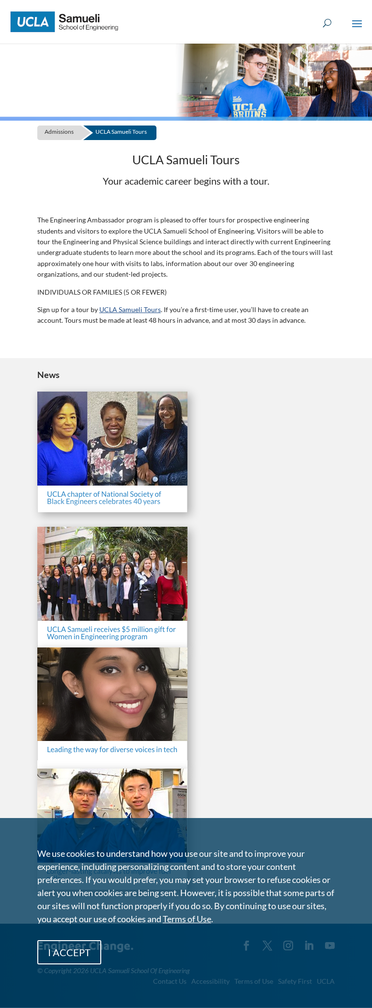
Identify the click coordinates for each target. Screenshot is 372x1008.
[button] (357, 30)
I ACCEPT (69, 952)
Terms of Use (187, 919)
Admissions (59, 131)
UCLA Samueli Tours (121, 131)
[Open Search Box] (327, 23)
